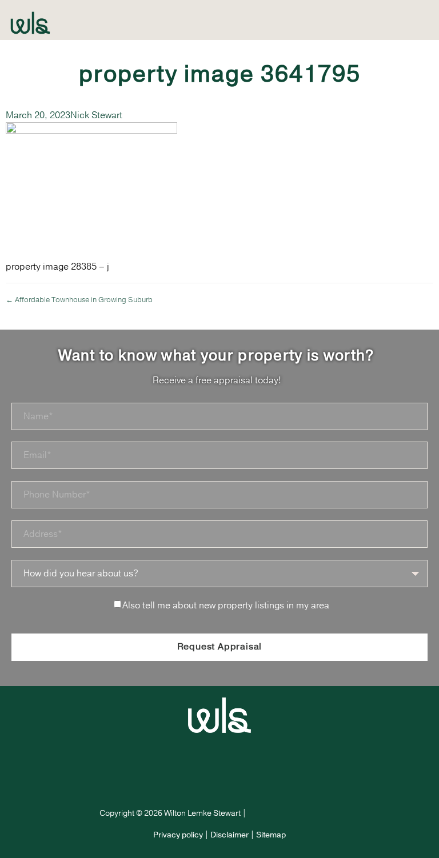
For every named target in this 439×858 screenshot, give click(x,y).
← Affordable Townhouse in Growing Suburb (79, 300)
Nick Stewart (96, 115)
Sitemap (271, 834)
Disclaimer (229, 834)
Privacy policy (178, 834)
